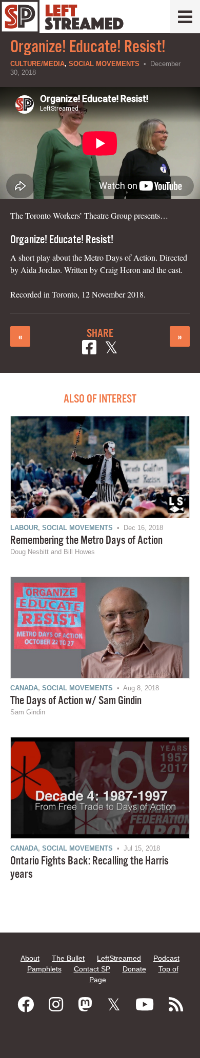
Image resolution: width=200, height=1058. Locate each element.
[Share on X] (111, 349)
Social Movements (104, 64)
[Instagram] (56, 1005)
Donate (134, 969)
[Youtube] (144, 1005)
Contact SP (92, 969)
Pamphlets (44, 969)
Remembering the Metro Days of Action (86, 540)
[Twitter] (114, 1005)
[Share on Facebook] (89, 349)
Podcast (166, 958)
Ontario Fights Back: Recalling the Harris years (89, 868)
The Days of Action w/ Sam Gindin (76, 700)
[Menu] (185, 16)
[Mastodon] (85, 1005)
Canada (24, 688)
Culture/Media (37, 64)
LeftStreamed (119, 958)
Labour (24, 528)
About (30, 958)
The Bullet (68, 958)
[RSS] (176, 1005)
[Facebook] (25, 1005)
